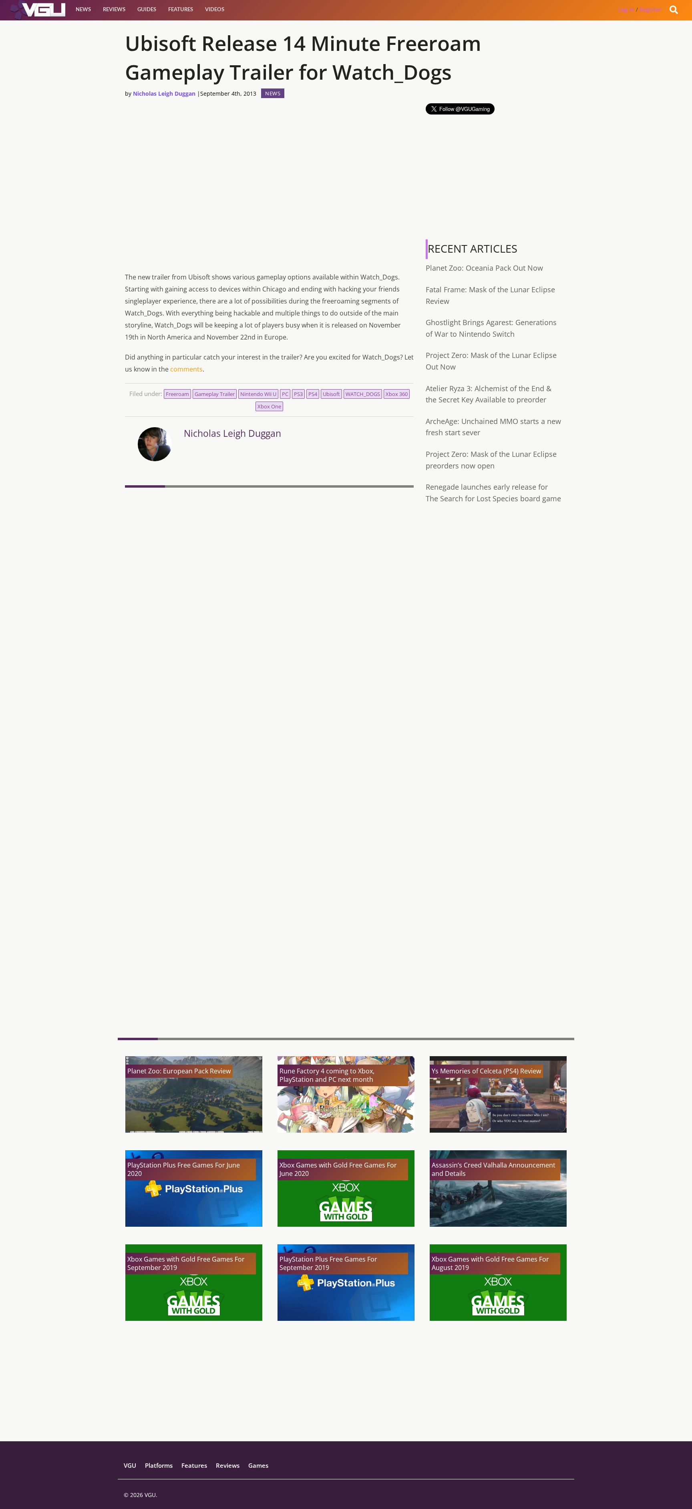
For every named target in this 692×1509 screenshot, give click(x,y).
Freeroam (177, 394)
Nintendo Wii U (258, 394)
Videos (214, 9)
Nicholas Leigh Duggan (164, 93)
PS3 (298, 394)
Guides (146, 9)
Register (651, 9)
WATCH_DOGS (363, 394)
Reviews (114, 9)
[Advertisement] (269, 970)
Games (258, 1465)
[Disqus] (269, 600)
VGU (130, 1465)
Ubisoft (331, 394)
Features (180, 9)
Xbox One (269, 406)
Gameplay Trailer (215, 394)
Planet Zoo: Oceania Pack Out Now (484, 268)
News (83, 9)
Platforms (159, 1465)
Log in (626, 9)
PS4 (312, 394)
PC (285, 394)
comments (186, 369)
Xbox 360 (397, 394)
